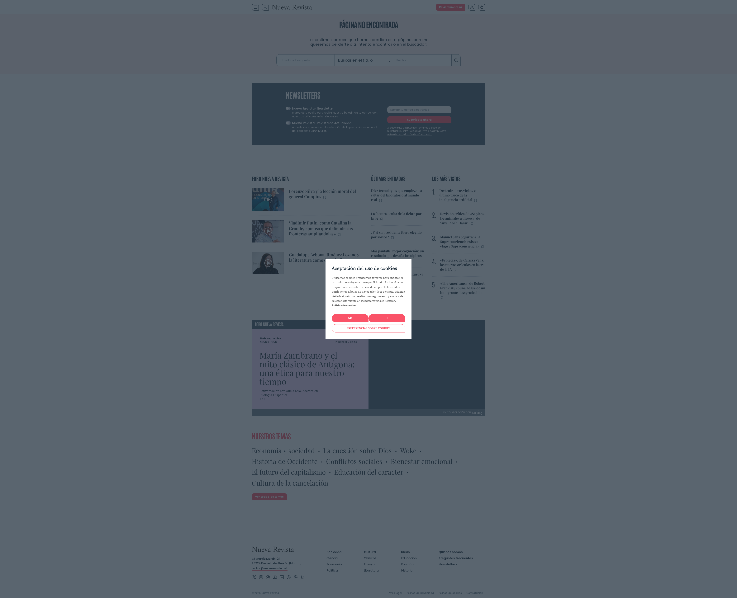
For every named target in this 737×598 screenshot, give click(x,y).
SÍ (387, 318)
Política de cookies (344, 305)
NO (350, 318)
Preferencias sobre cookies (368, 328)
